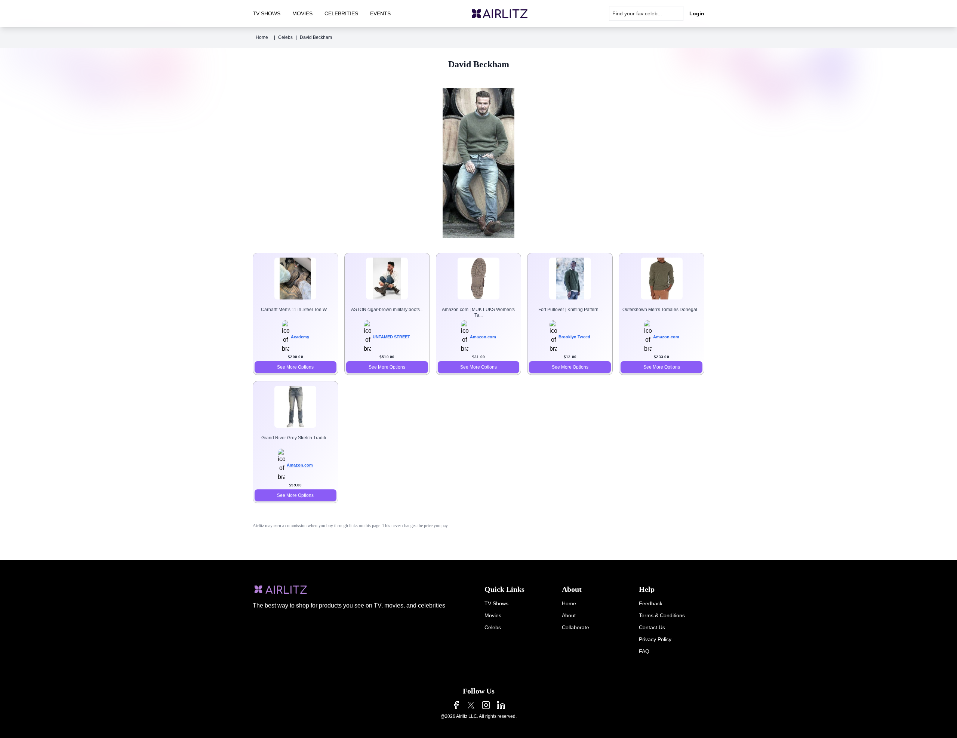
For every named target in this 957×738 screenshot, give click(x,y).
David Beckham (316, 37)
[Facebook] (456, 705)
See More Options (295, 367)
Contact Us (652, 627)
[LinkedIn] (500, 705)
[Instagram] (485, 705)
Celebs (285, 37)
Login (696, 13)
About (569, 615)
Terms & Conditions (662, 615)
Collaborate (575, 627)
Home (262, 37)
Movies (492, 615)
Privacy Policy (655, 639)
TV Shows (496, 603)
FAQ (644, 651)
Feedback (650, 603)
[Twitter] (471, 705)
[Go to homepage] (500, 14)
